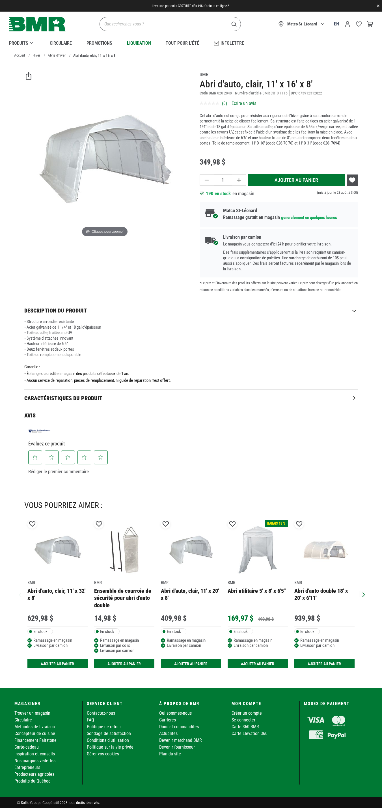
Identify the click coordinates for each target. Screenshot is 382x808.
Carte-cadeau (26, 747)
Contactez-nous (101, 713)
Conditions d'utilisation (108, 740)
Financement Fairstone (35, 740)
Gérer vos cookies (103, 754)
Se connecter (243, 720)
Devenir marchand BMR (180, 740)
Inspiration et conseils (34, 754)
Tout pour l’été (182, 43)
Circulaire (61, 43)
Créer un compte (247, 713)
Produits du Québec (32, 781)
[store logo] (37, 24)
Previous (20, 594)
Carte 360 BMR (245, 726)
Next (362, 594)
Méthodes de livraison (34, 726)
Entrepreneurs (27, 767)
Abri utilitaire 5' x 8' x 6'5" (257, 590)
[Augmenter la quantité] (239, 180)
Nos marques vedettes (34, 760)
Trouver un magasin (32, 713)
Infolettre (232, 43)
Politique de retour (104, 726)
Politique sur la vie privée (110, 747)
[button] (35, 457)
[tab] (191, 310)
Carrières (167, 720)
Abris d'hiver (57, 55)
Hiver (36, 55)
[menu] (191, 42)
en (336, 24)
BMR (204, 74)
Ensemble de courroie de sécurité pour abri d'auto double (122, 598)
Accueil (19, 55)
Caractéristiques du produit (63, 398)
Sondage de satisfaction (109, 733)
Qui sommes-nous (175, 713)
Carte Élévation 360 (249, 733)
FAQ (90, 720)
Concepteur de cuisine (34, 733)
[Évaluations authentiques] (39, 431)
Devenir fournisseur (177, 747)
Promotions (99, 43)
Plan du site (170, 754)
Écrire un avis (244, 103)
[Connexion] (347, 24)
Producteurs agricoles (34, 774)
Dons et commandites (179, 726)
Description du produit (55, 310)
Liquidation (139, 43)
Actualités (168, 733)
